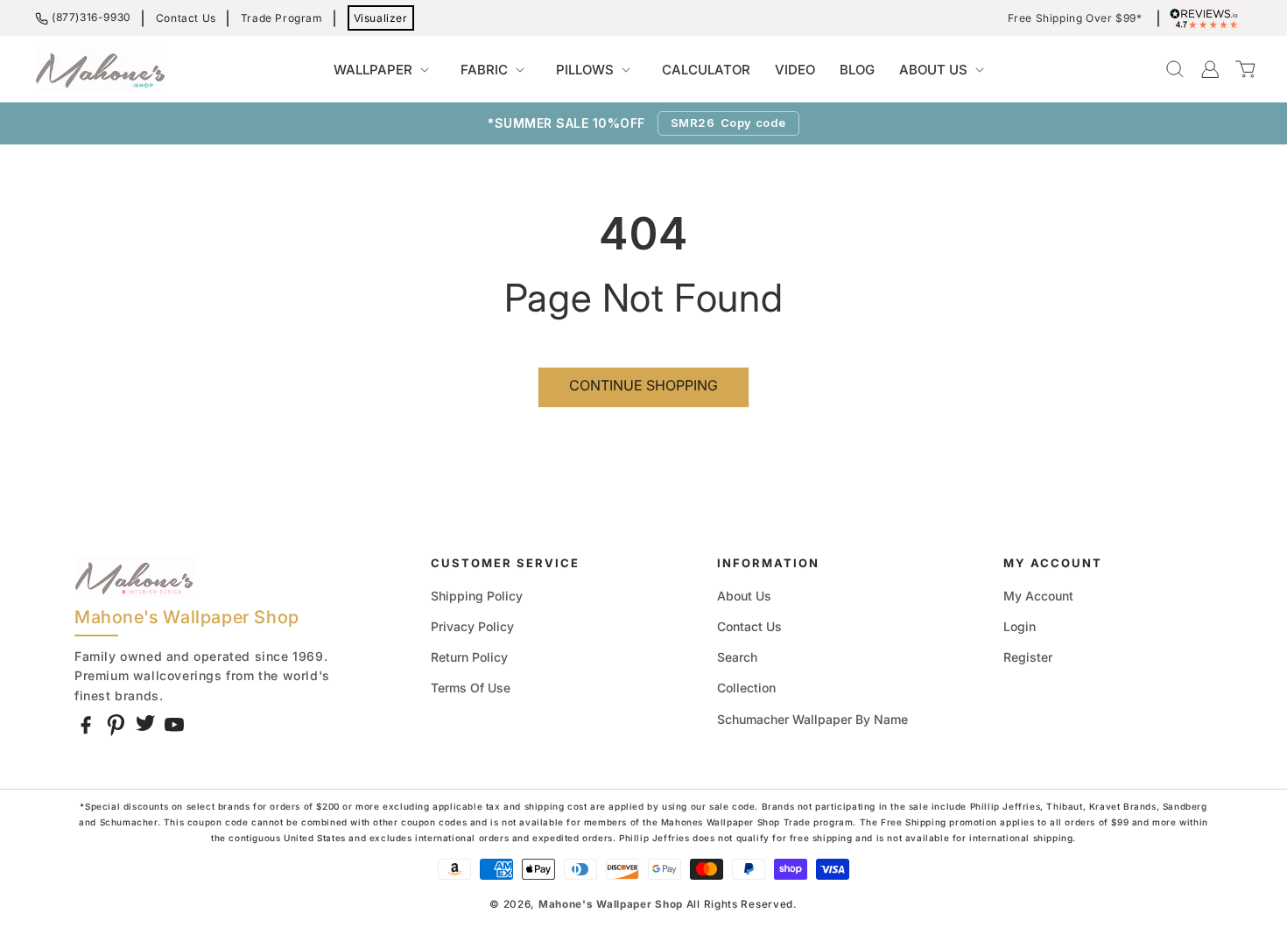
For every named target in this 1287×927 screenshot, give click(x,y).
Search (737, 657)
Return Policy (469, 657)
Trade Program (282, 18)
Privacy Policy (472, 626)
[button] (385, 70)
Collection (746, 687)
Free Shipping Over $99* (1075, 18)
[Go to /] (100, 69)
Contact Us (186, 18)
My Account (1038, 595)
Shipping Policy (477, 595)
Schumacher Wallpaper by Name (812, 719)
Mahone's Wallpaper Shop (610, 904)
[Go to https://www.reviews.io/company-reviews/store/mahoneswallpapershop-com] (1208, 18)
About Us (744, 595)
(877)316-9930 (91, 17)
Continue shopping (643, 385)
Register (1027, 657)
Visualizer (381, 18)
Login (1019, 626)
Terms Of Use (470, 687)
